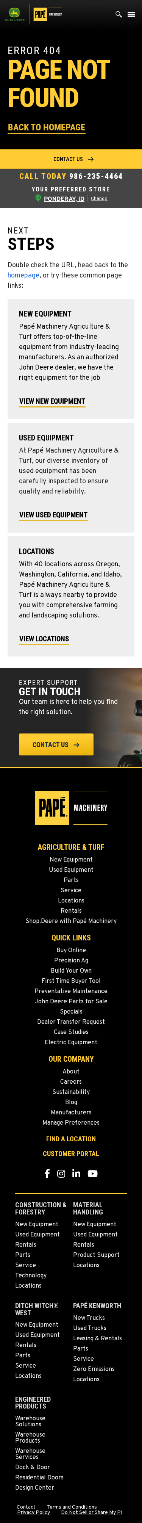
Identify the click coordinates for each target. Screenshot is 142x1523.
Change (99, 199)
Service (71, 891)
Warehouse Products (30, 1438)
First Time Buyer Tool (71, 981)
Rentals (71, 911)
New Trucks (89, 1318)
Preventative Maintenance (71, 991)
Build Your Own (71, 971)
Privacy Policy (33, 1512)
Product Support (96, 1255)
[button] (47, 126)
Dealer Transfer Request (71, 1022)
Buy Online (71, 950)
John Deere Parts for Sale (71, 1002)
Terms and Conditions (72, 1507)
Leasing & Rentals (97, 1339)
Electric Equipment (71, 1043)
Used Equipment (71, 870)
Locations (71, 901)
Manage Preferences (71, 1123)
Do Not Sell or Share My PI (91, 1512)
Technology (31, 1276)
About (71, 1072)
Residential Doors (39, 1478)
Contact (26, 1507)
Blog (71, 1102)
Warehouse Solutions (30, 1422)
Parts (71, 880)
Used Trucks (89, 1328)
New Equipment (71, 860)
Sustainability (71, 1092)
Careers (71, 1082)
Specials (71, 1012)
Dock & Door (32, 1467)
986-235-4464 (96, 176)
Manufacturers (71, 1113)
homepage (23, 275)
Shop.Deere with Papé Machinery (71, 921)
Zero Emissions (94, 1369)
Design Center (34, 1488)
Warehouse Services (30, 1454)
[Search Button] (118, 16)
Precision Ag (71, 961)
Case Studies (71, 1032)
